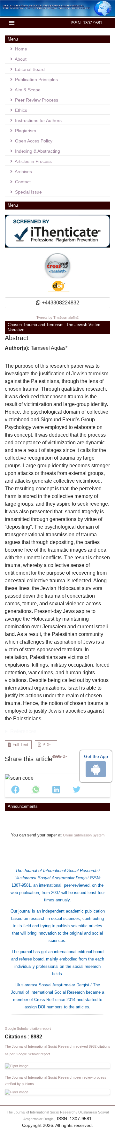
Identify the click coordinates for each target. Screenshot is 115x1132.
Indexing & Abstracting (37, 151)
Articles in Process (33, 161)
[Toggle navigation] (12, 23)
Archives (23, 171)
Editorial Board (29, 69)
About (20, 59)
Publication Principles (36, 79)
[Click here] (54, 761)
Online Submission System (83, 831)
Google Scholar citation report (28, 1028)
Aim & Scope (27, 89)
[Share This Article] (15, 789)
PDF (46, 744)
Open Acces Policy (33, 140)
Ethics (20, 110)
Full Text (19, 744)
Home (20, 48)
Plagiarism (25, 130)
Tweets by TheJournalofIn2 (57, 317)
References (23, 731)
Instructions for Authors (38, 120)
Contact (22, 181)
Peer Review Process (36, 100)
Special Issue (28, 192)
